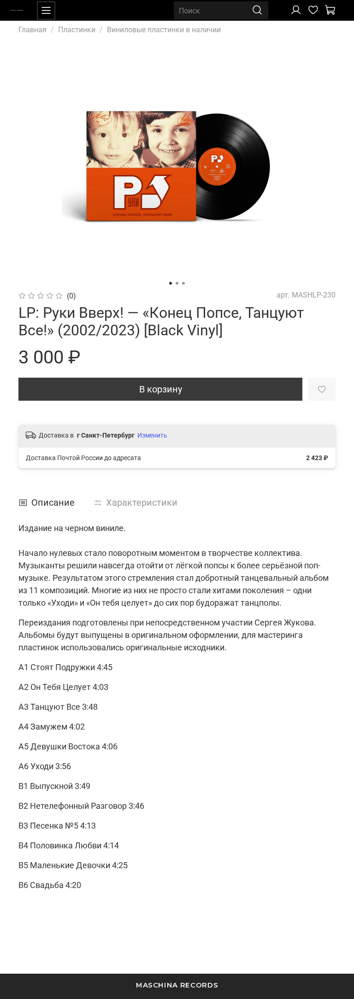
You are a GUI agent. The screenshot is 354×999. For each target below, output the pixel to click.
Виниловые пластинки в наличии (164, 29)
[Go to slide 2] (177, 283)
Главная (32, 29)
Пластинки (76, 29)
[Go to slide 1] (170, 283)
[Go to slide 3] (183, 283)
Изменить (152, 435)
